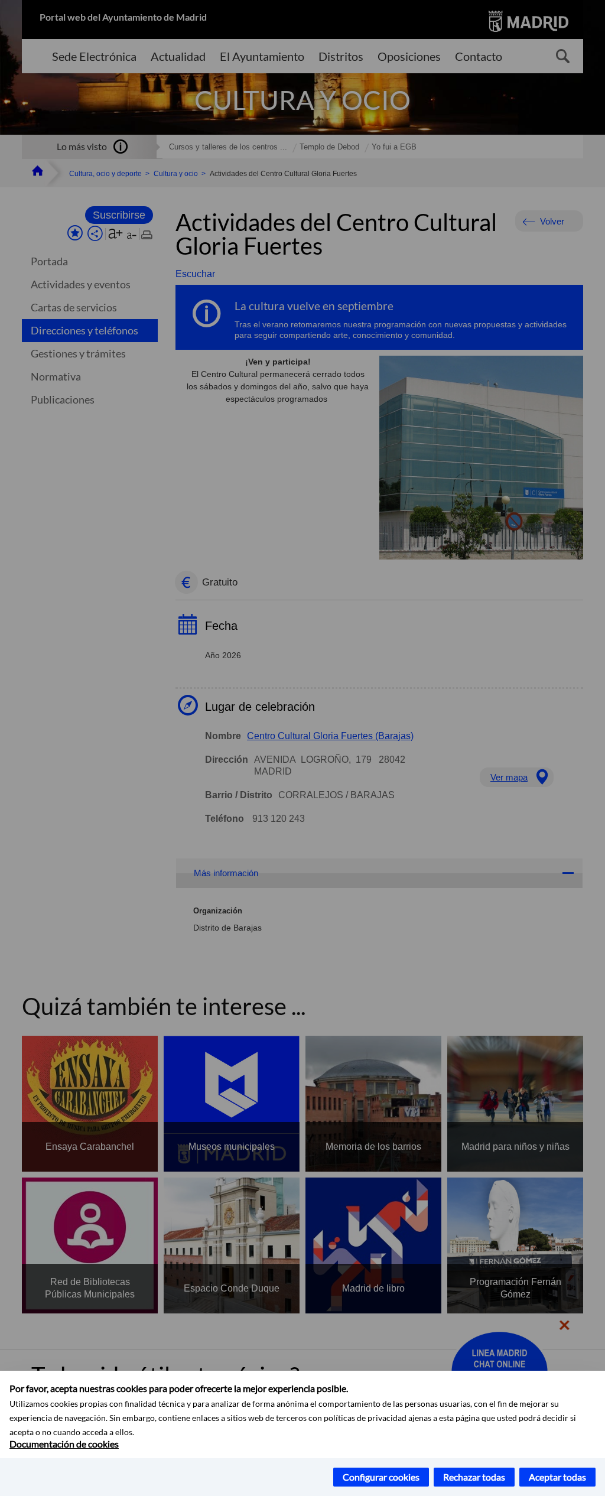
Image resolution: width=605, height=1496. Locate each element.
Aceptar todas (557, 1476)
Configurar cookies (381, 1476)
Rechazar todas (474, 1476)
